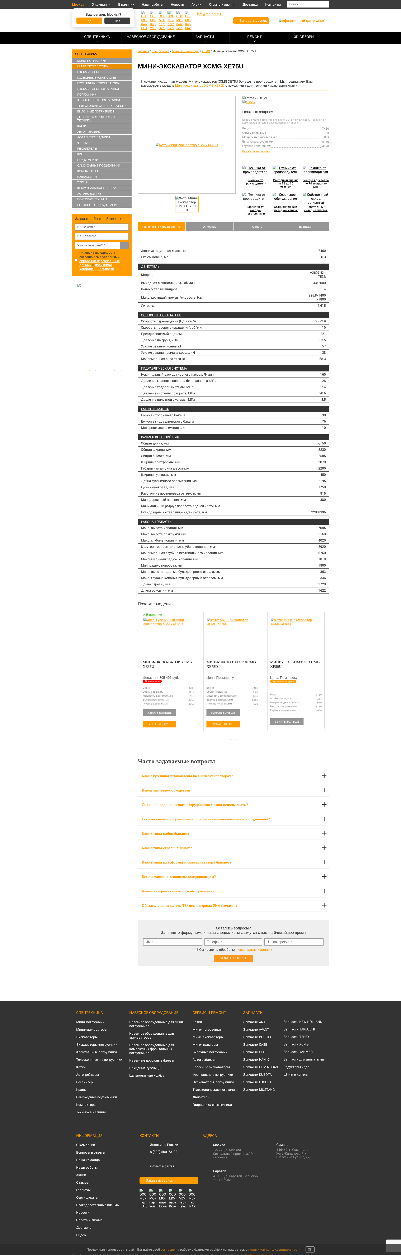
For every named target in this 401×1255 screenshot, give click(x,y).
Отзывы (82, 1182)
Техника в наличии (91, 1112)
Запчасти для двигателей (303, 1059)
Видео (81, 1235)
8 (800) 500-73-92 (163, 1152)
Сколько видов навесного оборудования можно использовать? (195, 805)
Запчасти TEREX (296, 1037)
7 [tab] (114, 371)
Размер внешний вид (160, 437)
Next (129, 325)
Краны (82, 154)
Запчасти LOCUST (257, 1082)
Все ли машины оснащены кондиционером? (179, 877)
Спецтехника (97, 37)
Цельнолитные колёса (146, 1075)
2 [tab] (83, 371)
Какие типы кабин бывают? (166, 833)
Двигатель (150, 267)
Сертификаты (87, 1197)
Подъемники (87, 160)
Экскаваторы (88, 72)
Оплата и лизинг (222, 4)
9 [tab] (127, 371)
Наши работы (152, 4)
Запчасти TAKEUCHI (299, 1029)
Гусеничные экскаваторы (98, 83)
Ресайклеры (87, 148)
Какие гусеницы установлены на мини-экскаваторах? (187, 776)
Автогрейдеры (88, 131)
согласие (168, 1249)
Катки (81, 126)
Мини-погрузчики (91, 60)
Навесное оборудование (151, 37)
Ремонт (254, 37)
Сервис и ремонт (209, 1012)
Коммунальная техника (96, 188)
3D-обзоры (304, 37)
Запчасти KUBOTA (257, 1075)
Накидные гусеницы (145, 1068)
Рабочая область (156, 522)
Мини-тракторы (205, 1045)
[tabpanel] (102, 325)
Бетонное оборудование (97, 205)
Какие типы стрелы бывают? (167, 848)
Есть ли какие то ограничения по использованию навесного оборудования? (206, 819)
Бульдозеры (87, 176)
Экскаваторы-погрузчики (98, 89)
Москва (78, 4)
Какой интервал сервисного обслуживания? (179, 891)
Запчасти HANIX (256, 1060)
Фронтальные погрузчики (98, 100)
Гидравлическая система (164, 368)
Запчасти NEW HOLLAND (302, 1022)
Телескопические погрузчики (102, 105)
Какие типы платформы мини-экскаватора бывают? (187, 862)
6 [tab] (108, 371)
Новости (177, 4)
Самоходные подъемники (98, 165)
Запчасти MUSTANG (259, 1090)
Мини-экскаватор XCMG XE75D (200, 85)
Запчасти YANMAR (298, 1052)
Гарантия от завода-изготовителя (255, 210)
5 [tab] (102, 371)
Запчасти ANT (254, 1022)
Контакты (273, 4)
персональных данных (254, 950)
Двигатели (201, 1097)
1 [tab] (77, 371)
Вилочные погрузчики (95, 111)
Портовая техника (92, 199)
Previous (74, 325)
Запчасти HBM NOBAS (260, 1067)
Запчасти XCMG (296, 1044)
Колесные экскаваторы (96, 77)
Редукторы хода (296, 1067)
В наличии (126, 4)
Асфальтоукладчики (93, 137)
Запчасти (205, 37)
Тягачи (82, 182)
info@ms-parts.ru (163, 1166)
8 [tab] (121, 371)
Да (89, 21)
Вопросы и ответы (90, 1152)
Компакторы (87, 171)
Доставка (250, 4)
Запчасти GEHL (255, 1052)
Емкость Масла (155, 409)
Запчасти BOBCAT (257, 1037)
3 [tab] (89, 371)
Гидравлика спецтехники (212, 1105)
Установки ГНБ (89, 193)
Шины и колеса (295, 1074)
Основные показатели (161, 315)
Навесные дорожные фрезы (151, 1060)
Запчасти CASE (255, 1045)
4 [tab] (96, 371)
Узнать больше (157, 712)
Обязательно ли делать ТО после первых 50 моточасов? (189, 905)
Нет (117, 21)
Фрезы (82, 143)
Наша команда (88, 1160)
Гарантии (83, 1190)
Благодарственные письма (97, 1205)
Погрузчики (86, 94)
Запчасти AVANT (256, 1030)
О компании (101, 4)
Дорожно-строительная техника (97, 118)
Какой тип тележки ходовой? (166, 790)
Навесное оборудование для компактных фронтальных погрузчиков (151, 1049)
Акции (196, 4)
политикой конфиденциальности (96, 267)
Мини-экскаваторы (92, 66)
